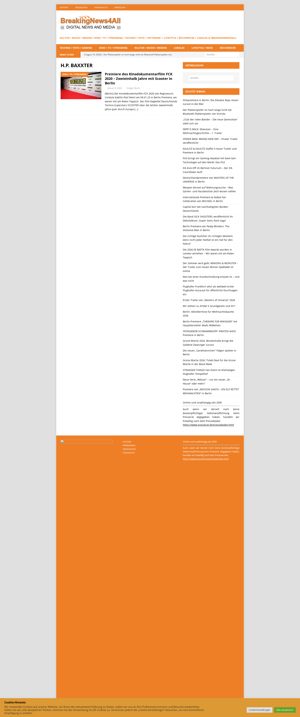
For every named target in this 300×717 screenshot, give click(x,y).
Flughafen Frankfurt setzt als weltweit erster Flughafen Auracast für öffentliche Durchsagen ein (210, 290)
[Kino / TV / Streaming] (81, 85)
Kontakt (64, 7)
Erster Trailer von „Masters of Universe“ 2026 (209, 300)
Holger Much (133, 88)
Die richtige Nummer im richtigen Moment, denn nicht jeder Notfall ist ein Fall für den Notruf (208, 239)
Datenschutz (100, 7)
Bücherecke (228, 47)
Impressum (119, 7)
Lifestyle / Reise (202, 47)
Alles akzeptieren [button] (285, 709)
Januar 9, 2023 (114, 88)
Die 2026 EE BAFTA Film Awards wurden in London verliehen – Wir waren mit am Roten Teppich (208, 253)
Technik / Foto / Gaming (76, 47)
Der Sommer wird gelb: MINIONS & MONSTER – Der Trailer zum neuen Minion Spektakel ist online (210, 267)
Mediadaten (81, 7)
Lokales (179, 47)
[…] (136, 109)
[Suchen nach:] (222, 54)
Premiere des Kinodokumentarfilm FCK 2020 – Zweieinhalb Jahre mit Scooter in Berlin (138, 78)
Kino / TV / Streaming (113, 47)
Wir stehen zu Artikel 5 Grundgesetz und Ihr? (209, 306)
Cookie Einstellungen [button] (259, 709)
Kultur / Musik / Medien (151, 47)
